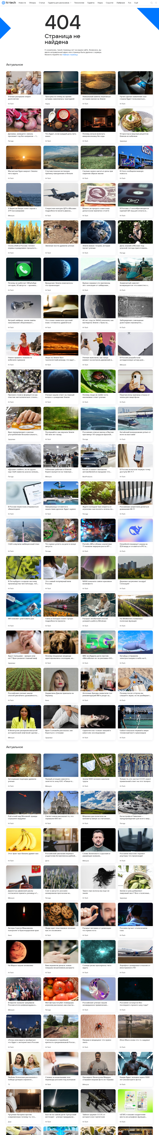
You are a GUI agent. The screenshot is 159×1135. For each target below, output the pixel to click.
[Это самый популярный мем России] (60, 573)
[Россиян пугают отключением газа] (135, 1069)
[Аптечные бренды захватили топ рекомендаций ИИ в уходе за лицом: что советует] (98, 685)
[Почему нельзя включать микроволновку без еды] (98, 125)
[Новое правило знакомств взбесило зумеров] (23, 349)
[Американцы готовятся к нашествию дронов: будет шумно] (60, 498)
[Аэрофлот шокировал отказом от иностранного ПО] (135, 1106)
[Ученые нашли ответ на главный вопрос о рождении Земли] (60, 387)
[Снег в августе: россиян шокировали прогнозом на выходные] (60, 1032)
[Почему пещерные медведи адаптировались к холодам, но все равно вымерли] (60, 648)
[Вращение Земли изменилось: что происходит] (60, 275)
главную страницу (70, 54)
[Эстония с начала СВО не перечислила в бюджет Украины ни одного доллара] (98, 834)
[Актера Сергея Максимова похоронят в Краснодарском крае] (23, 1069)
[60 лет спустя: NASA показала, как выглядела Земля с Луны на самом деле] (98, 312)
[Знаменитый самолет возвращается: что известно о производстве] (135, 275)
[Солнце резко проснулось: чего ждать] (98, 1106)
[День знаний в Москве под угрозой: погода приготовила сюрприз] (135, 237)
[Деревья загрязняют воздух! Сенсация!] (135, 573)
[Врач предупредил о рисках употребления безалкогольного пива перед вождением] (23, 424)
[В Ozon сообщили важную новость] (135, 163)
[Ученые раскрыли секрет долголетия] (23, 88)
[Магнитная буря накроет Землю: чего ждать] (23, 163)
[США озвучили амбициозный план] (23, 536)
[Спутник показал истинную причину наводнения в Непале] (60, 163)
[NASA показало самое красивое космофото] (98, 573)
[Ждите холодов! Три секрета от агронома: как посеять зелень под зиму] (98, 498)
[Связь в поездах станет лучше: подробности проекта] (60, 610)
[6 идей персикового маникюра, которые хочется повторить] (23, 797)
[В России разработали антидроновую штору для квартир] (135, 349)
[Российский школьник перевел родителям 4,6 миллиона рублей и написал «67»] (60, 994)
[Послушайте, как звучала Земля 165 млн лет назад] (60, 424)
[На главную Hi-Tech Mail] (10, 3)
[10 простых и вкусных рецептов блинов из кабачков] (135, 125)
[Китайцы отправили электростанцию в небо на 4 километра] (135, 648)
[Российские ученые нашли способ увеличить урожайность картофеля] (23, 685)
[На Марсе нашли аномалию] (23, 1106)
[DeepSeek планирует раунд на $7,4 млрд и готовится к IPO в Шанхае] (135, 536)
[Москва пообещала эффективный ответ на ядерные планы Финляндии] (135, 759)
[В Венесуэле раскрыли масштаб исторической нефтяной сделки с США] (23, 722)
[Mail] (3, 3)
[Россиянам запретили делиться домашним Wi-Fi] (135, 498)
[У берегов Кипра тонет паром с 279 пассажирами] (23, 200)
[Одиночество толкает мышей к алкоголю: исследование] (98, 722)
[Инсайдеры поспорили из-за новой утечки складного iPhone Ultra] (135, 834)
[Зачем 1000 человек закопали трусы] (98, 920)
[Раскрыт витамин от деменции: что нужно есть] (98, 1069)
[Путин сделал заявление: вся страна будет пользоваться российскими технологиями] (135, 88)
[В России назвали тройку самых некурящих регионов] (60, 797)
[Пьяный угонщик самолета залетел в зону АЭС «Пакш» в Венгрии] (60, 920)
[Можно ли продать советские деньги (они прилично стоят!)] (98, 200)
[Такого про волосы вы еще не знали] (98, 1032)
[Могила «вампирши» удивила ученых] (135, 797)
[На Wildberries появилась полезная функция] (135, 610)
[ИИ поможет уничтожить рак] (23, 610)
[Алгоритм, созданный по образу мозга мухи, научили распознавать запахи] (60, 759)
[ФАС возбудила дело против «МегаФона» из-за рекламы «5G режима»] (98, 648)
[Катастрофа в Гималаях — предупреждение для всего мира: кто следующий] (135, 957)
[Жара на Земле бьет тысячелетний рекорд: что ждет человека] (60, 349)
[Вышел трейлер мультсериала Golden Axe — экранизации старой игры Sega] (60, 871)
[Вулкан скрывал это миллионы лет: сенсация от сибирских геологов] (98, 275)
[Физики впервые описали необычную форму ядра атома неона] (23, 871)
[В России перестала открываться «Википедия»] (23, 498)
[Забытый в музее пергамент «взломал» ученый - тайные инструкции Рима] (23, 759)
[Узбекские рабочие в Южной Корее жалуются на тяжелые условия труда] (60, 461)
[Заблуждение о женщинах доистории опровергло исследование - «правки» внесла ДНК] (135, 312)
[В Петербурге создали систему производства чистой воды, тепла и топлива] (23, 573)
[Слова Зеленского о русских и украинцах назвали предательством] (98, 994)
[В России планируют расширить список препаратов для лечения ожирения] (98, 871)
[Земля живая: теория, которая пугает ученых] (98, 237)
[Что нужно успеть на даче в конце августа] (60, 536)
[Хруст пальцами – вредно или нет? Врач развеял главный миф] (23, 648)
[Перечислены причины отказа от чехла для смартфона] (135, 387)
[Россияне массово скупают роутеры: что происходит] (135, 994)
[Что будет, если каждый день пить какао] (60, 125)
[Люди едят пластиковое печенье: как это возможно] (60, 1069)
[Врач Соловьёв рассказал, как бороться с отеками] (60, 722)
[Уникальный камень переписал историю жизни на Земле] (98, 88)
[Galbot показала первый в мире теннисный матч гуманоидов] (135, 722)
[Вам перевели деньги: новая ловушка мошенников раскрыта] (60, 1106)
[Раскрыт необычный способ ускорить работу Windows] (98, 610)
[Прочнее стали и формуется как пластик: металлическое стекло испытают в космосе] (23, 387)
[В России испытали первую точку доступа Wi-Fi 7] (135, 461)
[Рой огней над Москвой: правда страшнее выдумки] (23, 957)
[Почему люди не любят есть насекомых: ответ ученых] (98, 387)
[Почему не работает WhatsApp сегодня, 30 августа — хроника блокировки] (23, 275)
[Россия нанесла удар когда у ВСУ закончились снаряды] (98, 759)
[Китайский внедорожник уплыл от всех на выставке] (135, 424)
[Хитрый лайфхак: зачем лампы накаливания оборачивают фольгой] (23, 312)
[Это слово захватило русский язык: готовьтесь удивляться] (60, 312)
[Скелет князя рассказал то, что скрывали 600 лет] (60, 957)
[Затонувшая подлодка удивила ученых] (23, 920)
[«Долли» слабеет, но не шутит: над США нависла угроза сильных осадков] (23, 461)
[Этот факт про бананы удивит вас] (23, 994)
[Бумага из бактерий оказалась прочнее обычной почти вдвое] (23, 834)
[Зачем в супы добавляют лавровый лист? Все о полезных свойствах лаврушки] (135, 1032)
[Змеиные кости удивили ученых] (60, 237)
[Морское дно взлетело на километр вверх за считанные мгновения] (98, 957)
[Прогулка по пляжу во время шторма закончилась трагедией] (60, 88)
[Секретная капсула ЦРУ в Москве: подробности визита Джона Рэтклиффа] (60, 200)
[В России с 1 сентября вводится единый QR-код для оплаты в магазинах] (135, 200)
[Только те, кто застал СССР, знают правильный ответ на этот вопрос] (135, 920)
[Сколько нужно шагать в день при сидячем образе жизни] (98, 163)
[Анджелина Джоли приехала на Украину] (60, 685)
